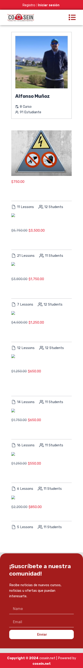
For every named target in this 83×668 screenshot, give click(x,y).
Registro (29, 5)
